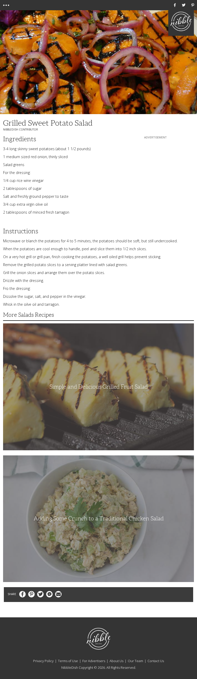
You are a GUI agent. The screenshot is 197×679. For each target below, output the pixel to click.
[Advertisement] (155, 172)
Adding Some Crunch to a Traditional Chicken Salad (99, 518)
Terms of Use (68, 661)
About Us (116, 661)
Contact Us (155, 661)
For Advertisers (93, 661)
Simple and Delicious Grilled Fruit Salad (99, 387)
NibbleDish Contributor (20, 129)
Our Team (135, 661)
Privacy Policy (43, 661)
